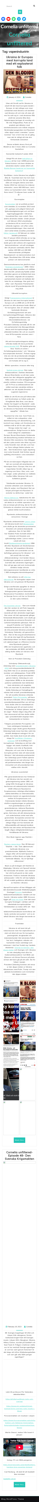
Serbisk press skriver (15, 370)
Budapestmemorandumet (19, 543)
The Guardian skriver (12, 606)
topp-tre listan (18, 899)
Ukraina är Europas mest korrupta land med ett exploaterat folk (19, 61)
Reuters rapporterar (12, 844)
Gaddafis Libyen (9, 1479)
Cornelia (28, 97)
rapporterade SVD (11, 346)
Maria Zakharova (11, 498)
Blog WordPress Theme (12, 1499)
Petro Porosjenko (20, 697)
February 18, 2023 (14, 1327)
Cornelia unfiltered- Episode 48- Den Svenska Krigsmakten (19, 1155)
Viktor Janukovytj (11, 233)
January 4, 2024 (14, 97)
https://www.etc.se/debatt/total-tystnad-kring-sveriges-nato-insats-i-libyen (19, 1408)
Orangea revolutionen (14, 267)
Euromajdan (10, 204)
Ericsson (18, 892)
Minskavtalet (28, 524)
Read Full (20, 1141)
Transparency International (21, 298)
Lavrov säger (30, 522)
